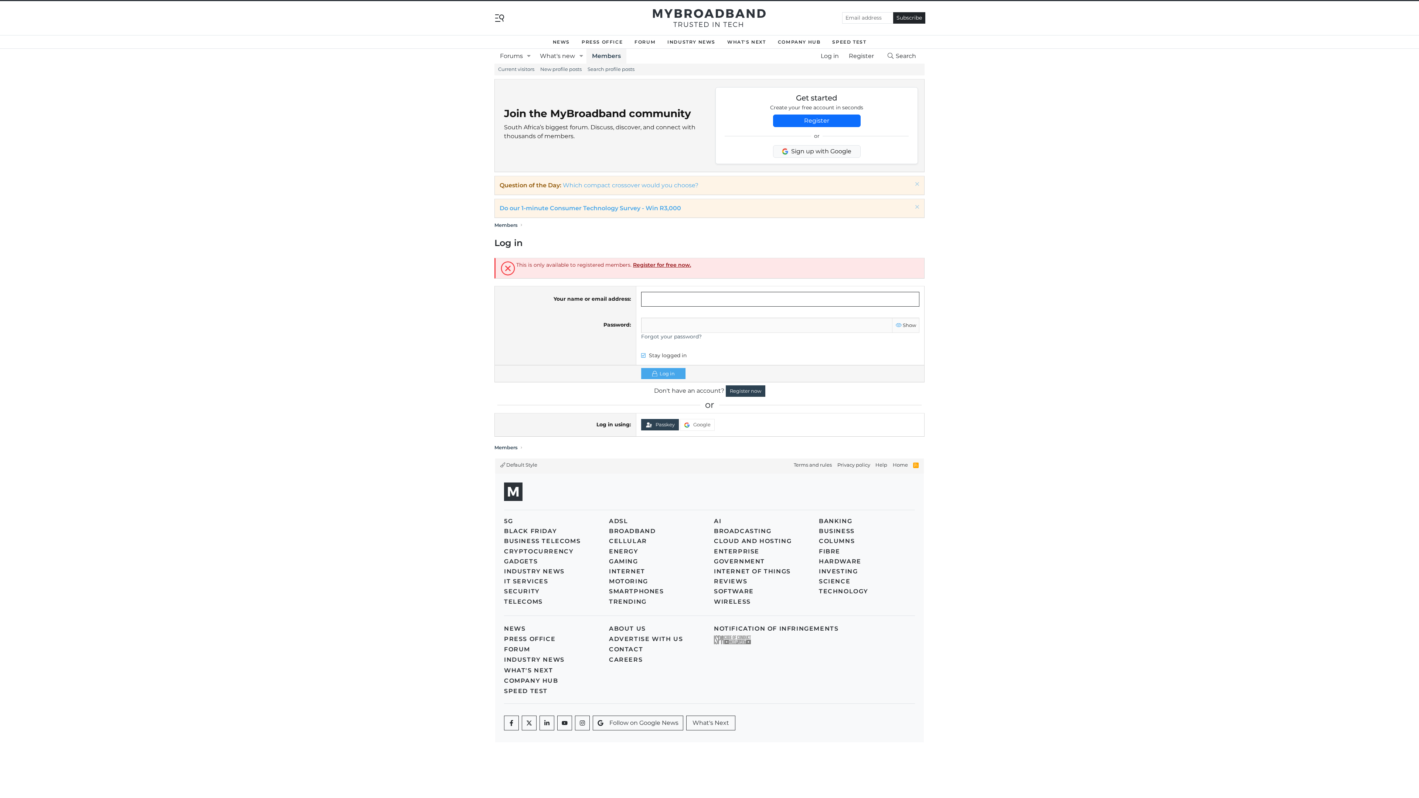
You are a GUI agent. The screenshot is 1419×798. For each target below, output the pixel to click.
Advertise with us (646, 638)
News (561, 42)
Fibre (829, 551)
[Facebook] (511, 723)
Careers (626, 659)
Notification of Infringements (776, 628)
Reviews (730, 581)
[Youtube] (564, 723)
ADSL (618, 521)
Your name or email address (592, 299)
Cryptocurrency (539, 551)
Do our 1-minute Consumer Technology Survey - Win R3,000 (590, 208)
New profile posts (561, 69)
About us (627, 628)
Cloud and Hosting (753, 541)
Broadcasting (742, 531)
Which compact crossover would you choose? (630, 185)
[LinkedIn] (547, 723)
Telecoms (523, 601)
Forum (645, 42)
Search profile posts (611, 69)
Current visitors (516, 69)
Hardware (840, 561)
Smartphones (636, 591)
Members (606, 55)
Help (881, 465)
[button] (529, 56)
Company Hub (799, 42)
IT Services (526, 581)
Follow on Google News (643, 722)
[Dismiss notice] (916, 185)
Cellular (628, 541)
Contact (626, 649)
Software (734, 591)
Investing (838, 571)
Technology (843, 591)
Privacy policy (853, 465)
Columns (837, 541)
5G (508, 521)
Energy (624, 551)
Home (900, 465)
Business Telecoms (542, 541)
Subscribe (909, 17)
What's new (557, 55)
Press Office (602, 42)
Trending (628, 601)
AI (717, 521)
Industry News (691, 42)
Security (522, 591)
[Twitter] (529, 723)
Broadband (632, 531)
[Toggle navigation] (500, 17)
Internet (627, 571)
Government (739, 561)
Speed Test (849, 42)
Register (816, 120)
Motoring (628, 581)
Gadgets (521, 561)
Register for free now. (662, 265)
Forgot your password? (671, 336)
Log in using (613, 424)
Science (834, 581)
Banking (835, 521)
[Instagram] (582, 723)
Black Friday (530, 531)
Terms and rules (813, 465)
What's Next (746, 42)
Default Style (521, 465)
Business (837, 531)
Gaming (623, 561)
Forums (511, 55)
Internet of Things (752, 571)
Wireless (732, 601)
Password (616, 324)
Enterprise (736, 551)
